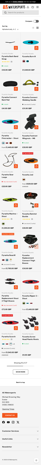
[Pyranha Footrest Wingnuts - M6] (30, 121)
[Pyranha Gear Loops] (10, 160)
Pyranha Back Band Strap (10, 57)
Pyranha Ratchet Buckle (29, 215)
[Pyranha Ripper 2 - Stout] (30, 281)
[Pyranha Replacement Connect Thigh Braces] (30, 241)
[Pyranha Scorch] (10, 322)
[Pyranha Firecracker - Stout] (10, 121)
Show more (20, 372)
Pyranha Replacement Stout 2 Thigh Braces (10, 298)
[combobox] (20, 12)
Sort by (5, 26)
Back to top (20, 382)
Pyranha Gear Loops (7, 176)
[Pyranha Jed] (30, 160)
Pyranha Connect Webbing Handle (29, 98)
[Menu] (37, 7)
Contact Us (10, 415)
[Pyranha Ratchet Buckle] (30, 199)
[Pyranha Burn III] (30, 42)
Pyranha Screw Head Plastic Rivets (30, 338)
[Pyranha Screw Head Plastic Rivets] (30, 322)
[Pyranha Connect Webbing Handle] (30, 83)
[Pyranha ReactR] (10, 241)
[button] (32, 7)
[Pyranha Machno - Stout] (10, 199)
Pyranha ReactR (8, 255)
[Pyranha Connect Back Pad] (10, 83)
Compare (28, 21)
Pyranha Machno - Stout (10, 215)
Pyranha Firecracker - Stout (10, 137)
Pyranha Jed (27, 175)
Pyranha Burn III (29, 56)
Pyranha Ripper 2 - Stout (30, 297)
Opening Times (8, 409)
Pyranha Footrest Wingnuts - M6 (29, 137)
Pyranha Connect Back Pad (9, 98)
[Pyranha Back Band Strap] (10, 42)
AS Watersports (12, 460)
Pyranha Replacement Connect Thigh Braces (28, 259)
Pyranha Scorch (9, 336)
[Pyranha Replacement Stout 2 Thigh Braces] (10, 281)
